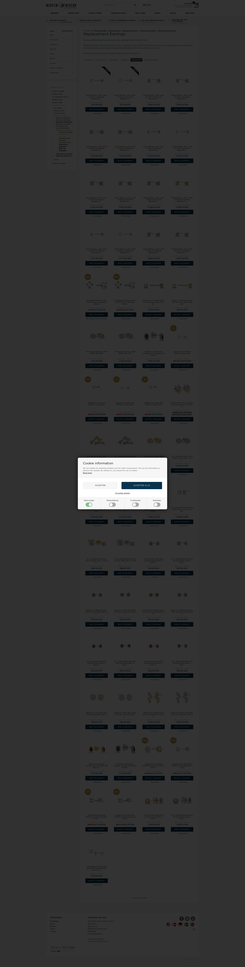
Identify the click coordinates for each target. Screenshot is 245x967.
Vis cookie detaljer (122, 493)
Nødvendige (89, 500)
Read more (87, 473)
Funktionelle (135, 500)
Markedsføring (112, 500)
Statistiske (157, 500)
